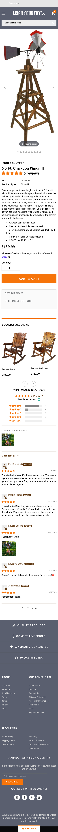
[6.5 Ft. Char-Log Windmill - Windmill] (18, 152)
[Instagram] (17, 797)
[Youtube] (39, 797)
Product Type (9, 184)
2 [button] (28, 608)
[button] (13, 173)
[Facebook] (24, 797)
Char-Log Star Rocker (39, 368)
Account (13, 3)
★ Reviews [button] (29, 828)
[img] (8, 471)
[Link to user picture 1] (9, 548)
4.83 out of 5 (37, 396)
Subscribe (12, 781)
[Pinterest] (32, 797)
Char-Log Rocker (9, 369)
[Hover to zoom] (29, 88)
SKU (4, 180)
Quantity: (6, 262)
